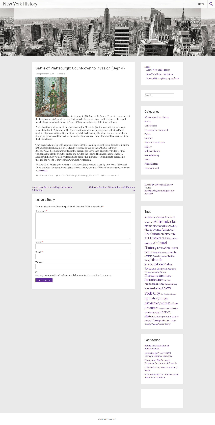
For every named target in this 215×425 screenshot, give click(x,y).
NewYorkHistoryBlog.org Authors (162, 78)
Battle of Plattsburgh (68, 176)
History (148, 147)
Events (148, 134)
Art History (153, 238)
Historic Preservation (155, 142)
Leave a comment (111, 176)
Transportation (161, 320)
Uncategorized (152, 168)
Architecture (168, 234)
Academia (158, 217)
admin (62, 74)
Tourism (148, 321)
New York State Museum (168, 294)
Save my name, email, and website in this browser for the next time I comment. (73, 275)
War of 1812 (93, 176)
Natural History (152, 155)
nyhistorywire (156, 303)
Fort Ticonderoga (161, 253)
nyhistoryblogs (156, 298)
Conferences (151, 125)
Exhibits (149, 138)
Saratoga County (163, 316)
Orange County (164, 308)
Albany (174, 226)
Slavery (175, 317)
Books (148, 121)
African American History (157, 117)
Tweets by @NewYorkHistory (159, 184)
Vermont (155, 324)
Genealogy (157, 256)
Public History (151, 164)
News (147, 159)
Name (39, 242)
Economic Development (156, 130)
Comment (41, 211)
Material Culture (159, 272)
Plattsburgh (83, 176)
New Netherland (154, 288)
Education (163, 248)
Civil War (166, 238)
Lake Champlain (159, 269)
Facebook (42, 170)
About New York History (158, 70)
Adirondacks (165, 221)
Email (39, 252)
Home (201, 4)
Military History (46, 176)
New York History (20, 4)
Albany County (153, 229)
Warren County (164, 324)
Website (39, 262)
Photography (153, 312)
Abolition (149, 217)
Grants (164, 256)
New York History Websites (159, 74)
